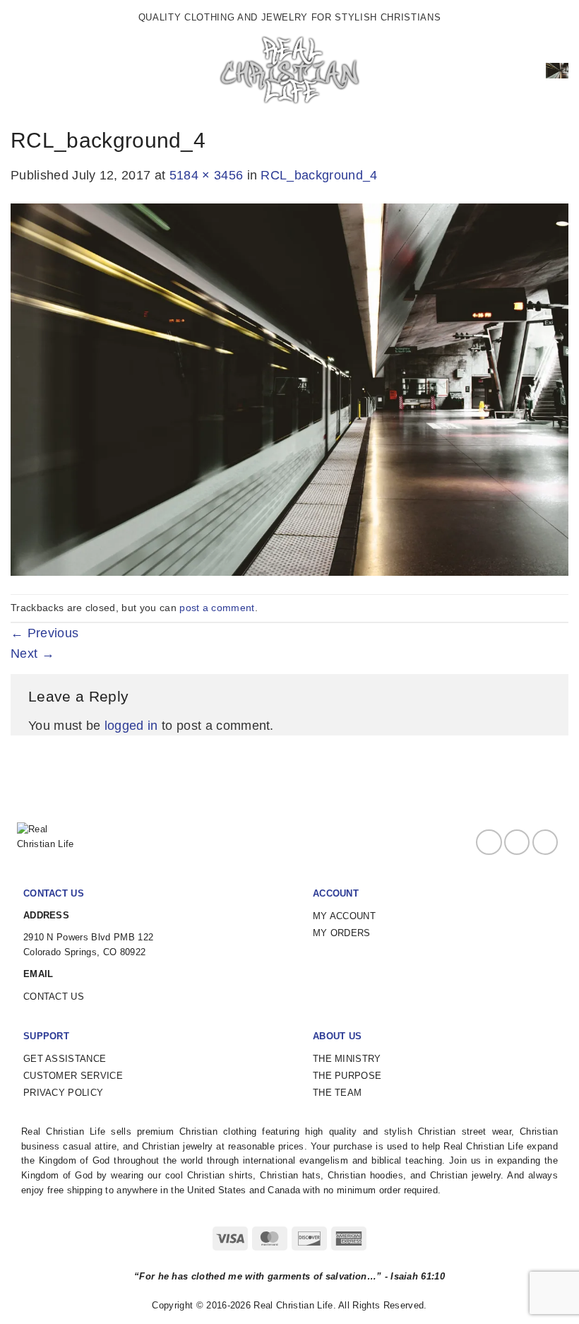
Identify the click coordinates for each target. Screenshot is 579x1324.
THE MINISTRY (347, 1058)
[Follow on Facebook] (488, 842)
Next (32, 653)
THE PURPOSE (347, 1075)
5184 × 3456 (206, 175)
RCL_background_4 (319, 175)
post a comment (216, 607)
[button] (21, 70)
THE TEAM (337, 1092)
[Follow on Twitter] (545, 842)
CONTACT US (53, 996)
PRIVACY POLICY (63, 1092)
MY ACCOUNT (344, 916)
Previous (44, 633)
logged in (131, 726)
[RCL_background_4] (289, 389)
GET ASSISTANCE (64, 1058)
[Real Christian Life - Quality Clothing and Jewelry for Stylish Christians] (289, 70)
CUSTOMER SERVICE (73, 1075)
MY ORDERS (342, 933)
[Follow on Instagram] (517, 842)
